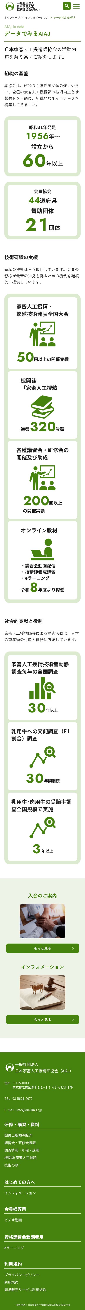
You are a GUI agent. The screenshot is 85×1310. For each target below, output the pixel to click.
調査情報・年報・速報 (21, 1150)
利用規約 (11, 1282)
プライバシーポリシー (21, 1274)
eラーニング (14, 1247)
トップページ (12, 17)
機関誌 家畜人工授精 (20, 1157)
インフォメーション (37, 17)
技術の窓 (11, 1165)
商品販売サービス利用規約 (25, 1289)
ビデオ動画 (13, 1219)
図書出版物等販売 (18, 1135)
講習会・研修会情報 (20, 1142)
